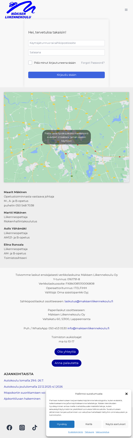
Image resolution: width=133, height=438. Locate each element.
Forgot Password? (93, 62)
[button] (126, 393)
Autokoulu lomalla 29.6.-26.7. (24, 380)
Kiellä (88, 424)
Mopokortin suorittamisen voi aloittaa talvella (35, 392)
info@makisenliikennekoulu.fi (88, 328)
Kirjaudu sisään (66, 74)
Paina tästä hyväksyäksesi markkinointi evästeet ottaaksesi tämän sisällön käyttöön (66, 137)
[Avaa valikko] (126, 9)
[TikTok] (34, 427)
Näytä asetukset (116, 424)
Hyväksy (62, 424)
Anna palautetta (67, 363)
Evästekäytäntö (75, 432)
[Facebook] (9, 427)
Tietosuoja (89, 432)
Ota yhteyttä (66, 351)
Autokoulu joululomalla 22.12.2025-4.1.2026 (33, 386)
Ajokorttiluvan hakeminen (22, 398)
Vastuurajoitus (102, 432)
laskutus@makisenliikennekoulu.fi (89, 301)
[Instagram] (22, 427)
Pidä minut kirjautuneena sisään (55, 62)
